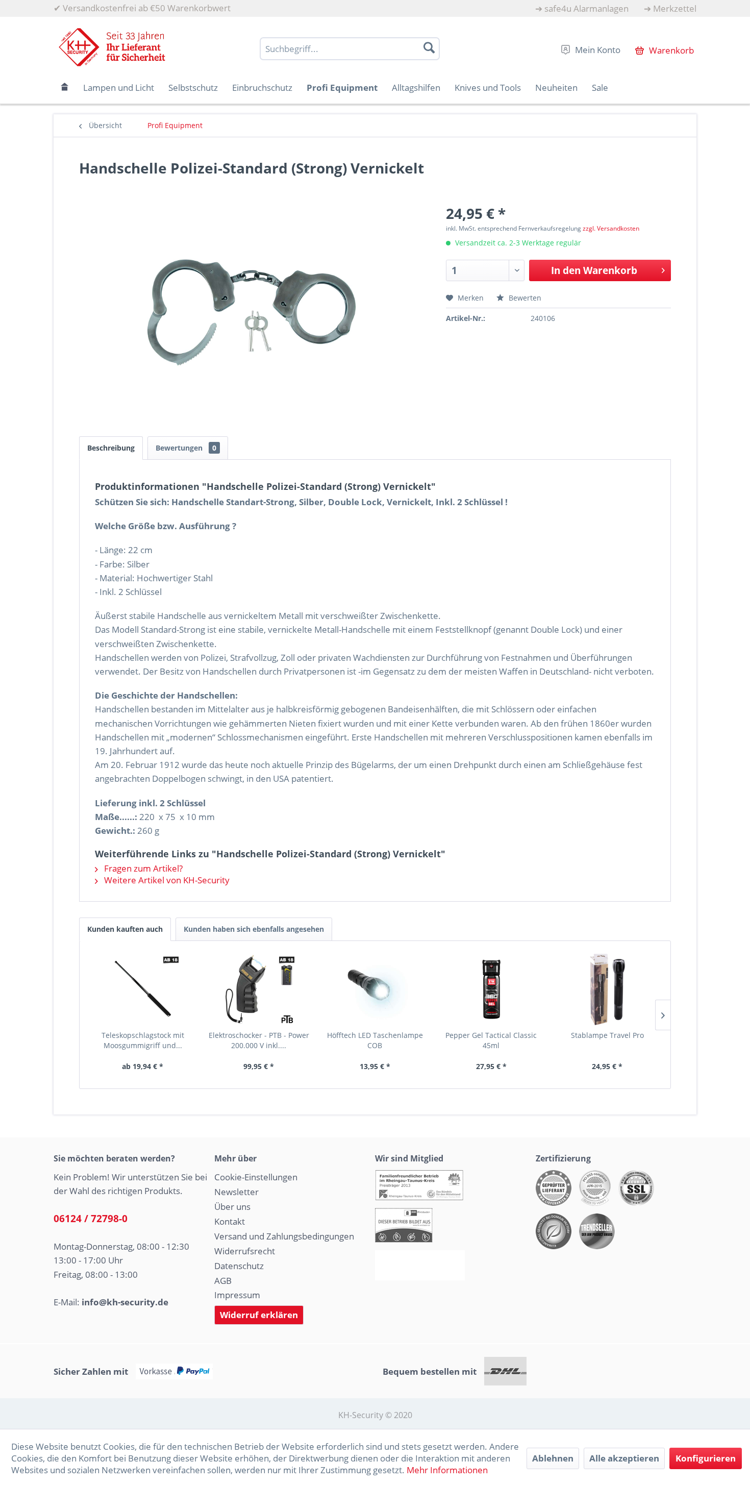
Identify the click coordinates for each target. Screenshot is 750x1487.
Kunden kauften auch (125, 929)
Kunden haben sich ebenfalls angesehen (254, 929)
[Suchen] (429, 47)
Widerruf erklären (259, 1315)
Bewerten (524, 298)
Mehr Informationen (447, 1470)
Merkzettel (674, 8)
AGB (223, 1280)
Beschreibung (111, 448)
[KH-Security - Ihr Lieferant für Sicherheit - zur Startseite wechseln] (112, 47)
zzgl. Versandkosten (611, 228)
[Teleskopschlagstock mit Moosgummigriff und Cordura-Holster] (142, 989)
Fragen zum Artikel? (142, 868)
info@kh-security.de (125, 1302)
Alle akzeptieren (624, 1458)
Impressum (237, 1295)
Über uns (232, 1206)
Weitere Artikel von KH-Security (166, 880)
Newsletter (236, 1192)
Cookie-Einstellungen (255, 1177)
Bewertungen (186, 448)
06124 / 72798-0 (91, 1218)
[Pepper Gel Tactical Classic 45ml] (491, 989)
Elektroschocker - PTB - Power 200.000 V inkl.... (259, 1040)
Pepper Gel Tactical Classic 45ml (491, 1040)
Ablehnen (552, 1458)
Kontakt (229, 1221)
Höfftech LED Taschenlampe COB (375, 1040)
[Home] (65, 87)
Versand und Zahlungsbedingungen (284, 1236)
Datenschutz (239, 1266)
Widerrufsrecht (244, 1251)
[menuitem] (582, 8)
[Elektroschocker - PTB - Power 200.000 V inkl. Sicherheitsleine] (259, 989)
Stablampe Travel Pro (607, 1035)
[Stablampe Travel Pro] (607, 989)
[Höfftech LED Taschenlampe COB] (375, 989)
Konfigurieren (706, 1458)
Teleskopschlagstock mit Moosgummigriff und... (143, 1040)
